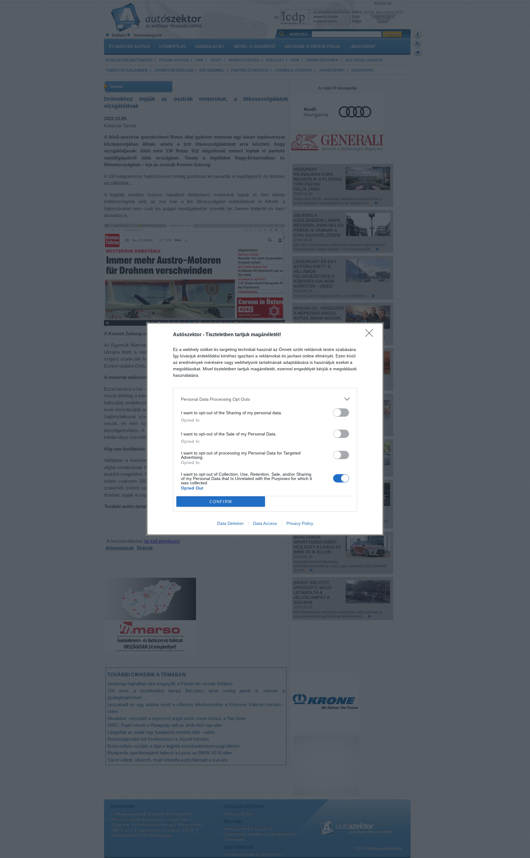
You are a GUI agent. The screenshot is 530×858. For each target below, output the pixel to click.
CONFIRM (220, 501)
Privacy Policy (299, 523)
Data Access (265, 523)
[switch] (341, 412)
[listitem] (265, 399)
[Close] (371, 335)
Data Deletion (230, 523)
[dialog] (265, 429)
